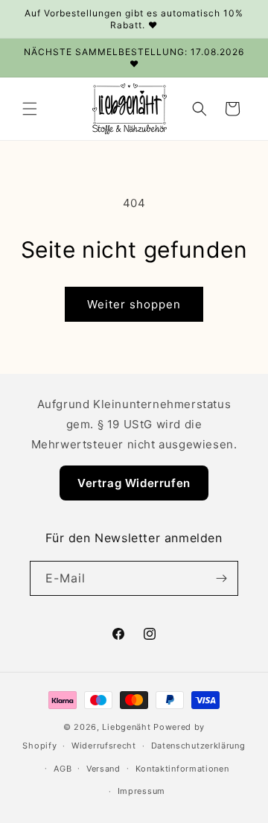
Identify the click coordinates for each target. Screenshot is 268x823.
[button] (29, 108)
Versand (103, 768)
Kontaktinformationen (182, 768)
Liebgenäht (126, 727)
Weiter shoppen (134, 304)
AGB (62, 768)
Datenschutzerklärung (198, 745)
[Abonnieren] (221, 578)
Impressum (141, 791)
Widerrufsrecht (103, 745)
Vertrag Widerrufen (134, 483)
